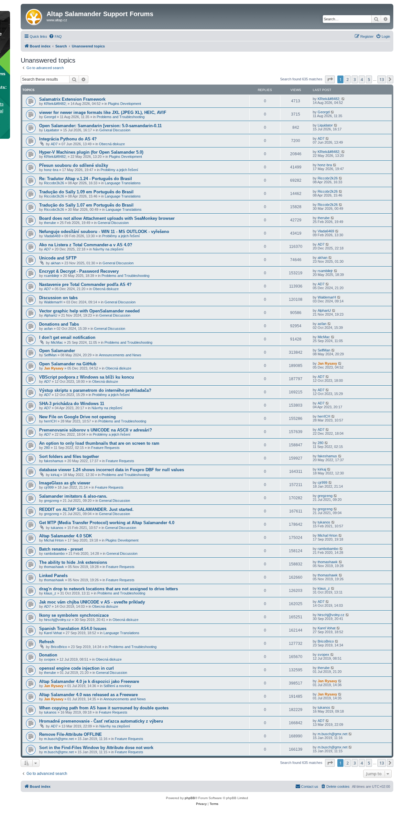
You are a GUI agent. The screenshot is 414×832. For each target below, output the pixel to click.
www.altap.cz (57, 20)
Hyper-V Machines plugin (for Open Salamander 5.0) (91, 152)
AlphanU (50, 315)
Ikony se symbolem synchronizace (74, 615)
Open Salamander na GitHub (67, 363)
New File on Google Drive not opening (77, 416)
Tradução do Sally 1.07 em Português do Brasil (86, 205)
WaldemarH (53, 302)
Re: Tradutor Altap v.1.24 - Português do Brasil (85, 178)
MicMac (57, 342)
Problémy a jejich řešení (119, 170)
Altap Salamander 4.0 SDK (65, 535)
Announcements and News (120, 355)
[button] (330, 79)
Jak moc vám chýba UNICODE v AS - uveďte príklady (92, 602)
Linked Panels (53, 575)
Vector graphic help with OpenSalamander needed (89, 311)
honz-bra (51, 170)
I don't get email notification (67, 337)
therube (50, 223)
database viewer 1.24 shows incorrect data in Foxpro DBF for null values (111, 469)
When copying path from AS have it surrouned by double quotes (104, 707)
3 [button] (355, 79)
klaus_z (50, 593)
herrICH (50, 421)
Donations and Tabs (59, 324)
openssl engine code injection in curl (76, 668)
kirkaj (55, 475)
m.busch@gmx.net (59, 739)
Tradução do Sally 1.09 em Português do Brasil (86, 191)
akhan (55, 263)
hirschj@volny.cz (57, 620)
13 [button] (381, 79)
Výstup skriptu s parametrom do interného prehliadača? (95, 390)
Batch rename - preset (61, 549)
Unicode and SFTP (58, 258)
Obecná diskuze (112, 144)
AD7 (54, 144)
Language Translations (123, 183)
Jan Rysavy (53, 368)
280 (47, 448)
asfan (48, 328)
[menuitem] (55, 36)
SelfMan (50, 355)
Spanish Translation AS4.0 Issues (72, 628)
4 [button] (362, 79)
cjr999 (49, 487)
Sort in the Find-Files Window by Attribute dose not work (96, 747)
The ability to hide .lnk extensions (73, 562)
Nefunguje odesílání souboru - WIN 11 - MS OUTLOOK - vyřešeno (104, 231)
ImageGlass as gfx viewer (64, 483)
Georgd (50, 117)
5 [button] (369, 79)
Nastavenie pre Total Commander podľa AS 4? (85, 284)
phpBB (190, 798)
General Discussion (114, 130)
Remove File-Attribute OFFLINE (70, 734)
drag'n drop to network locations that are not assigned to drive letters (108, 588)
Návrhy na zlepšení (108, 249)
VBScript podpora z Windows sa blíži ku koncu (86, 377)
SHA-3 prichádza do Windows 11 (71, 403)
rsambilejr (51, 276)
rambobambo (54, 553)
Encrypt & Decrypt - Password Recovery (79, 271)
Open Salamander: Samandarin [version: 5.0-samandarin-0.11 (100, 125)
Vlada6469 (52, 236)
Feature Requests (105, 448)
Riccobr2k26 (54, 183)
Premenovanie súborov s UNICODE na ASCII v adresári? (95, 430)
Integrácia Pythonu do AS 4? (68, 139)
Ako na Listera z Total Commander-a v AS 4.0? (85, 244)
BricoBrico (59, 647)
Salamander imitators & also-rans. (73, 496)
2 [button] (347, 79)
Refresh (46, 641)
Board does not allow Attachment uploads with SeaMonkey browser (107, 218)
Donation (48, 655)
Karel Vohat (53, 633)
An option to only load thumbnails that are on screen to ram (99, 443)
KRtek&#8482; (55, 104)
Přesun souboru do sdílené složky (73, 165)
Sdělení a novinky (117, 686)
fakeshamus (53, 461)
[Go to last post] (343, 99)
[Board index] (34, 15)
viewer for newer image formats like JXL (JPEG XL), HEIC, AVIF (102, 112)
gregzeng (51, 500)
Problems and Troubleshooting (121, 117)
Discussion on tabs (58, 297)
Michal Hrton (54, 540)
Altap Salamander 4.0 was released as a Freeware (88, 694)
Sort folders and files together (69, 456)
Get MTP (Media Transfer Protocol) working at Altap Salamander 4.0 (106, 522)
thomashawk (54, 567)
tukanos (57, 528)
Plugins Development (124, 104)
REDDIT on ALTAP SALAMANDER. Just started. (86, 509)
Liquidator (51, 130)
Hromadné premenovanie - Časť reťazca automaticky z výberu (101, 721)
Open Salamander (57, 350)
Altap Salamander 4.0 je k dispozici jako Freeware (89, 681)
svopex (50, 659)
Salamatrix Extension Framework (72, 99)
